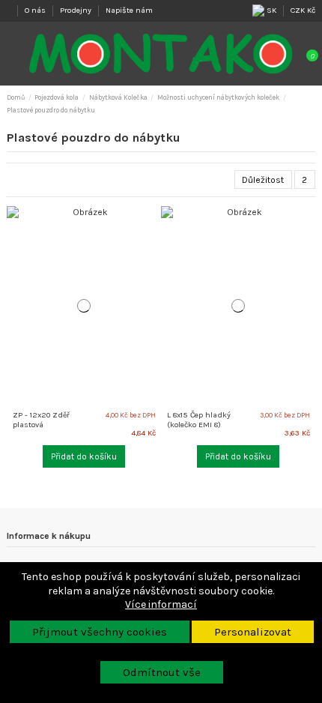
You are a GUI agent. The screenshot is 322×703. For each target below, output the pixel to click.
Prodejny (77, 10)
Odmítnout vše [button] (162, 672)
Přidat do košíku (84, 456)
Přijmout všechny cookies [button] (99, 632)
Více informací (161, 604)
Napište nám (129, 10)
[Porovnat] (155, 222)
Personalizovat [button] (252, 632)
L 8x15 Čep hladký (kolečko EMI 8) (199, 419)
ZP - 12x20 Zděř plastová (41, 419)
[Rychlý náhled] (155, 238)
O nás (36, 10)
